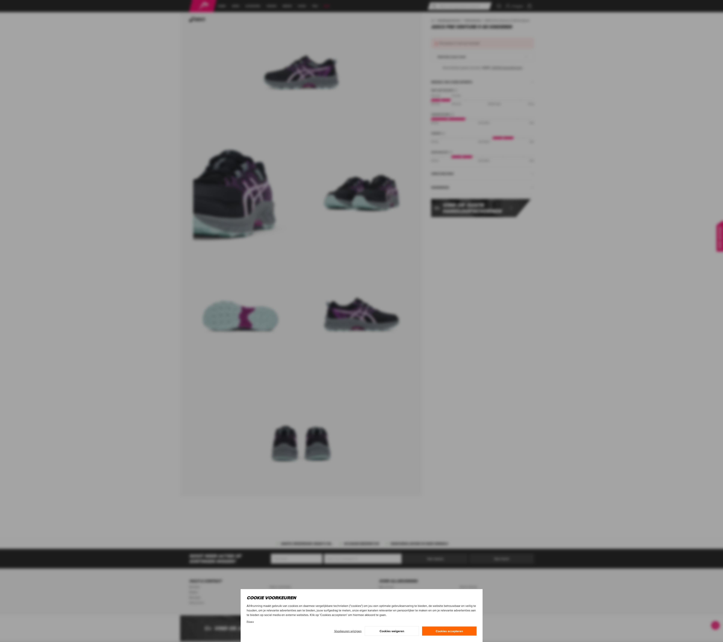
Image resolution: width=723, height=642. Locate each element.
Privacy (250, 621)
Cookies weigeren (392, 631)
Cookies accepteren (449, 631)
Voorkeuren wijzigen (348, 631)
